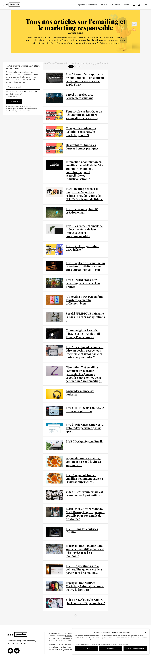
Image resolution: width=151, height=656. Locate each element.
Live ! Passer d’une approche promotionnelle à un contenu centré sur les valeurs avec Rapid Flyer (85, 79)
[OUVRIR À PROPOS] (119, 4)
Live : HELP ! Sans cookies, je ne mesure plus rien (85, 409)
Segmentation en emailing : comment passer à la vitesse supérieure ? (83, 461)
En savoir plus (19, 82)
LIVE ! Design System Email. (84, 441)
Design (90, 63)
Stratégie (71, 63)
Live (71, 66)
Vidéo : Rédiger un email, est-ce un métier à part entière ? (85, 493)
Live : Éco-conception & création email (82, 210)
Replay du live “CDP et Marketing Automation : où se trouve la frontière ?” (85, 586)
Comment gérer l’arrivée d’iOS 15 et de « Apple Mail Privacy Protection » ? (83, 333)
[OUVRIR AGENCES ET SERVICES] (96, 4)
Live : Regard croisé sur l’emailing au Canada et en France (83, 283)
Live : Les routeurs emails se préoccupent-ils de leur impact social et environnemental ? (84, 231)
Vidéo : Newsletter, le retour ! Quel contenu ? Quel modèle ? (85, 601)
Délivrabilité (81, 63)
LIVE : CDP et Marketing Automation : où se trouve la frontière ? (84, 619)
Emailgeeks (61, 63)
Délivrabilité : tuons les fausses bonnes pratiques (82, 146)
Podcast (78, 66)
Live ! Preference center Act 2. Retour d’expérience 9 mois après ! (85, 428)
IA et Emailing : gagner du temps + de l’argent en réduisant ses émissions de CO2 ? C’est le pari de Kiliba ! (84, 194)
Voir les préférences (135, 649)
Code (98, 63)
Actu (46, 63)
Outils (104, 63)
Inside (52, 63)
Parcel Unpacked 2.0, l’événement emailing (79, 96)
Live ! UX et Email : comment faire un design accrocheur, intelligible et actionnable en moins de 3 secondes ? (84, 352)
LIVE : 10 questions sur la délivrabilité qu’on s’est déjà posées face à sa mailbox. (84, 569)
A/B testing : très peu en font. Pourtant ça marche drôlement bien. (84, 300)
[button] (145, 632)
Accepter (86, 649)
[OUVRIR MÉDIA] (106, 4)
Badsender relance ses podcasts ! (80, 392)
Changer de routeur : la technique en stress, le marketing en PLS (81, 131)
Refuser (110, 649)
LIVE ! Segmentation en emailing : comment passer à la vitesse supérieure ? (84, 478)
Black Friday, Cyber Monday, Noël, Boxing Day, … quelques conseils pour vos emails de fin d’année (85, 514)
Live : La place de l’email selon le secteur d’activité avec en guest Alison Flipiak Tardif (85, 266)
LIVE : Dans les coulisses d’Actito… (82, 530)
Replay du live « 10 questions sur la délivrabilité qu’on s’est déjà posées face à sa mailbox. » (85, 551)
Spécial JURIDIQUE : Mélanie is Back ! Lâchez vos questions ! (85, 316)
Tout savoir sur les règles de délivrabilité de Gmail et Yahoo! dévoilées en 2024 (84, 114)
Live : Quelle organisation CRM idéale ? (82, 247)
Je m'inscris (14, 101)
